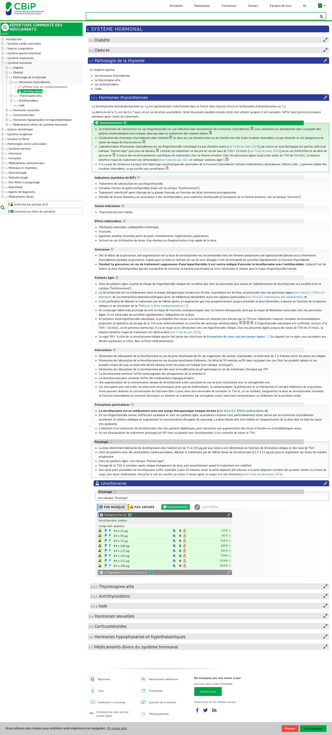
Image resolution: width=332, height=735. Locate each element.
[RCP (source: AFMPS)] (105, 531)
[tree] (38, 118)
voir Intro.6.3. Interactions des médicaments (275, 297)
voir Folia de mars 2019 (243, 146)
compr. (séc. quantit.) (111, 526)
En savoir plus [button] (117, 728)
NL (305, 6)
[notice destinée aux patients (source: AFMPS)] (110, 531)
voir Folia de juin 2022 (174, 160)
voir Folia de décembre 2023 (262, 474)
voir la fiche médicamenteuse (164, 306)
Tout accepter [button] (313, 728)
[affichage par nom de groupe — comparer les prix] (100, 530)
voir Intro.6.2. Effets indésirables (241, 411)
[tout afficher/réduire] (228, 515)
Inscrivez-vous (208, 691)
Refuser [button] (290, 728)
